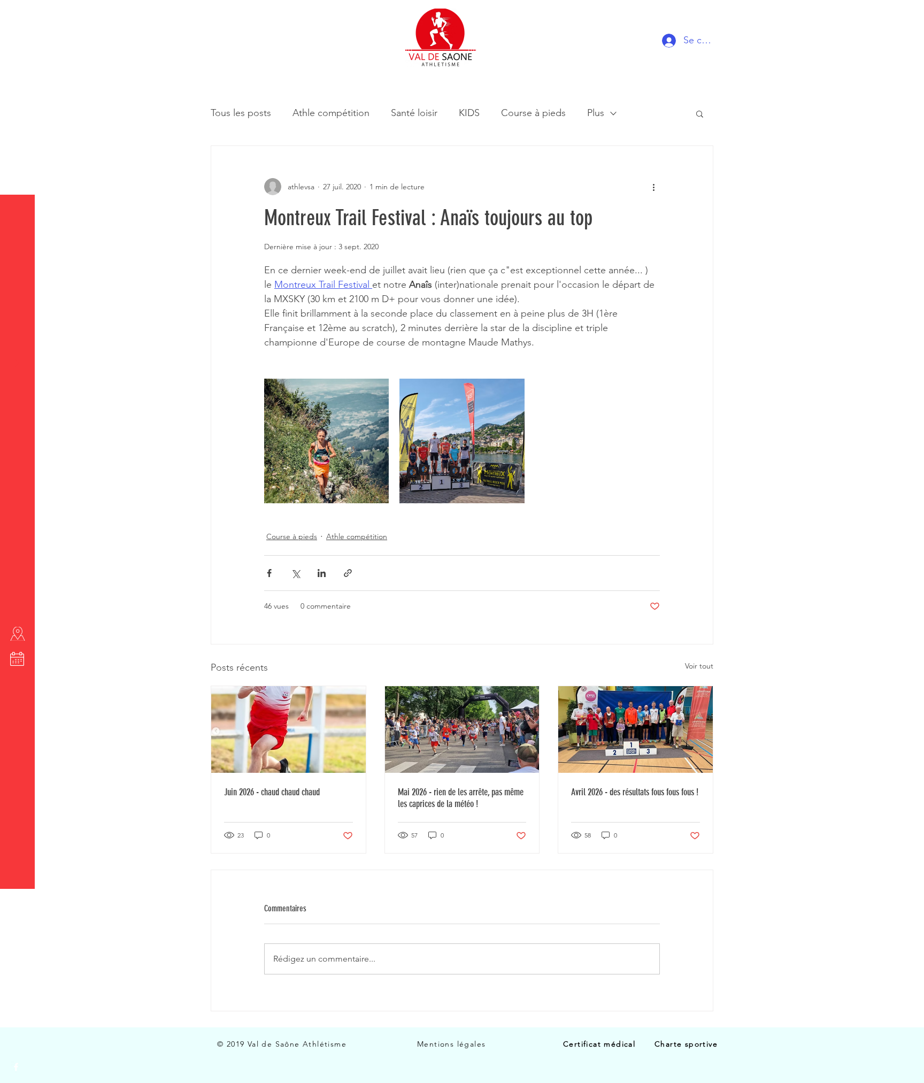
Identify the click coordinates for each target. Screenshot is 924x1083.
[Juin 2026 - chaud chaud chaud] (288, 729)
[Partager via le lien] (348, 573)
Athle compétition (330, 113)
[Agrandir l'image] (326, 441)
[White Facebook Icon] (16, 1067)
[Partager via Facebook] (269, 573)
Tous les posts (241, 113)
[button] (18, 16)
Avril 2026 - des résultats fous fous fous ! (634, 792)
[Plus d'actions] (653, 186)
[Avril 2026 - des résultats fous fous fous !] (635, 729)
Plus (595, 113)
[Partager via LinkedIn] (322, 573)
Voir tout (699, 666)
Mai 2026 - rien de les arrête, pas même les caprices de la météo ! (460, 798)
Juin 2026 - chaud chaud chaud (272, 792)
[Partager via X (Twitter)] (295, 573)
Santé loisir (414, 113)
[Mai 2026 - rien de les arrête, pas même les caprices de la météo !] (462, 729)
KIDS (469, 113)
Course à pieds (533, 113)
